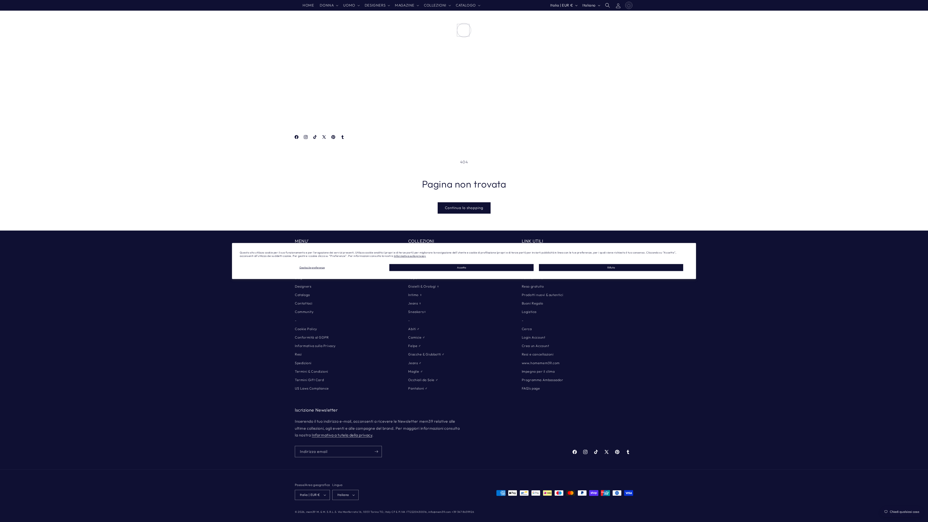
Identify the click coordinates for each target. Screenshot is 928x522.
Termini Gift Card (309, 380)
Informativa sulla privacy (410, 256)
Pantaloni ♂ (418, 388)
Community (304, 312)
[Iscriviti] (376, 451)
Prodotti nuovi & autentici (542, 295)
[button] (328, 5)
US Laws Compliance (312, 388)
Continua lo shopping (464, 207)
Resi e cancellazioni (538, 354)
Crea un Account (535, 346)
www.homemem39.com (541, 363)
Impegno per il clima (538, 371)
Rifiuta (611, 267)
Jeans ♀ (414, 303)
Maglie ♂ (415, 371)
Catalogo (302, 295)
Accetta (461, 267)
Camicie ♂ (416, 337)
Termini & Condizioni (311, 371)
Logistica (529, 312)
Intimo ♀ (415, 295)
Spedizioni (303, 363)
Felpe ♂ (414, 346)
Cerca (527, 329)
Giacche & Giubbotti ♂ (426, 354)
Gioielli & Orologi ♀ (423, 286)
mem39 (311, 512)
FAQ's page (531, 388)
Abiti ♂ (414, 329)
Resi (298, 354)
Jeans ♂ (414, 363)
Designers (303, 286)
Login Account (533, 337)
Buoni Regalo (532, 303)
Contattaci (303, 303)
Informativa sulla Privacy (315, 346)
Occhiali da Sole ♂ (423, 380)
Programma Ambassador (542, 380)
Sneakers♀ (417, 312)
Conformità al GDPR (312, 337)
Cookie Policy (306, 329)
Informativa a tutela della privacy (342, 435)
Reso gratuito (533, 286)
